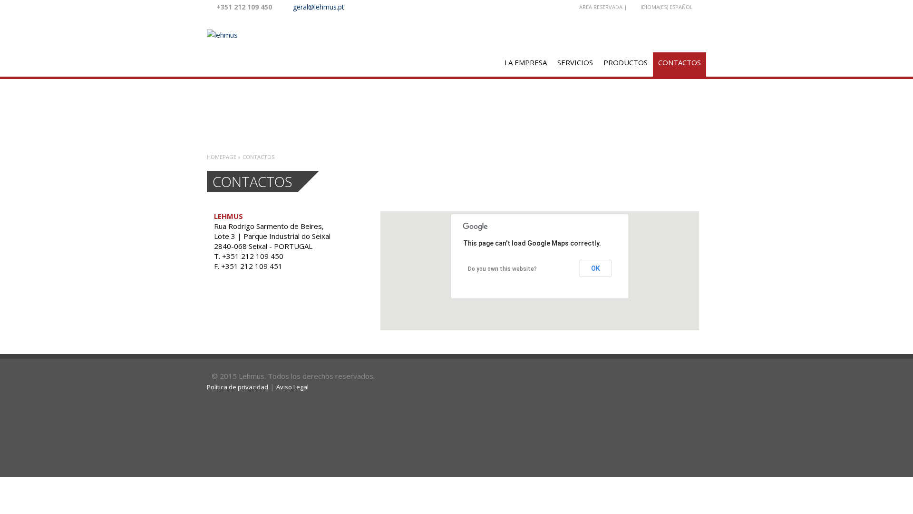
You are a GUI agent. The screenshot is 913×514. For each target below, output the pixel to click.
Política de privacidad (237, 387)
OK (595, 268)
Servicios (575, 62)
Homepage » (224, 156)
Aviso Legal (292, 387)
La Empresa (526, 62)
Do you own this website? (502, 269)
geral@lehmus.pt (318, 6)
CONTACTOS (679, 62)
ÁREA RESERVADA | (603, 6)
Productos (625, 62)
